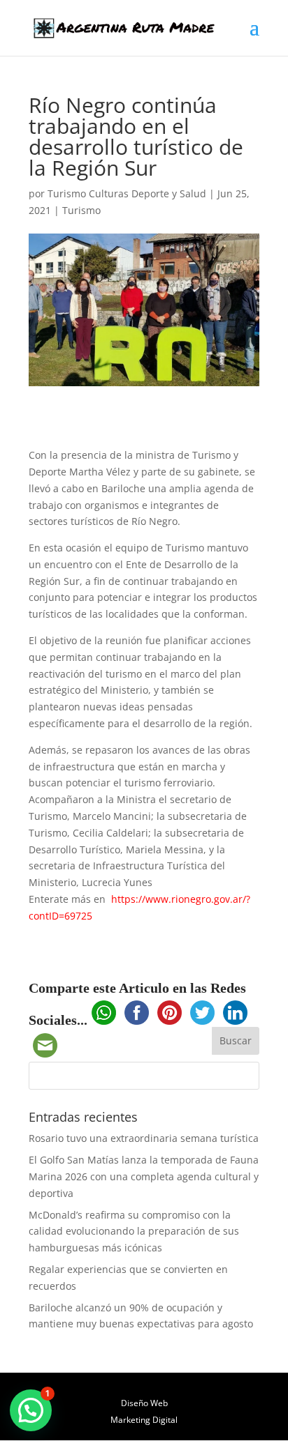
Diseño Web (144, 1403)
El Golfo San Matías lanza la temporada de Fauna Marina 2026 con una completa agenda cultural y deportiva (144, 1176)
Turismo (81, 210)
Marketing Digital (144, 1420)
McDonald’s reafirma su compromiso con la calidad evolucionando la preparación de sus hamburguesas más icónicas (134, 1231)
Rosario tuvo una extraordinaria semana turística (144, 1138)
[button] (31, 1410)
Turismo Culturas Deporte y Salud (127, 193)
